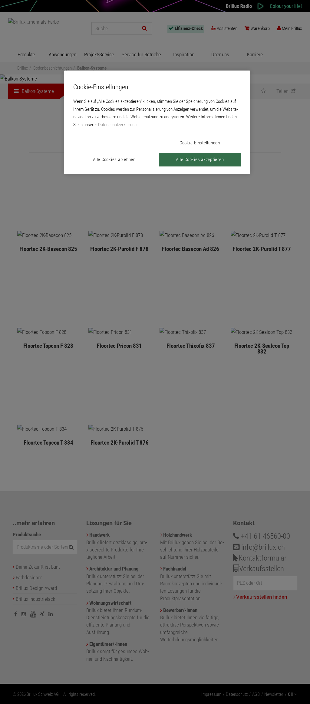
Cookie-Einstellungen (200, 143)
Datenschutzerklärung (117, 124)
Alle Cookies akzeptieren (200, 159)
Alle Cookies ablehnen (114, 159)
